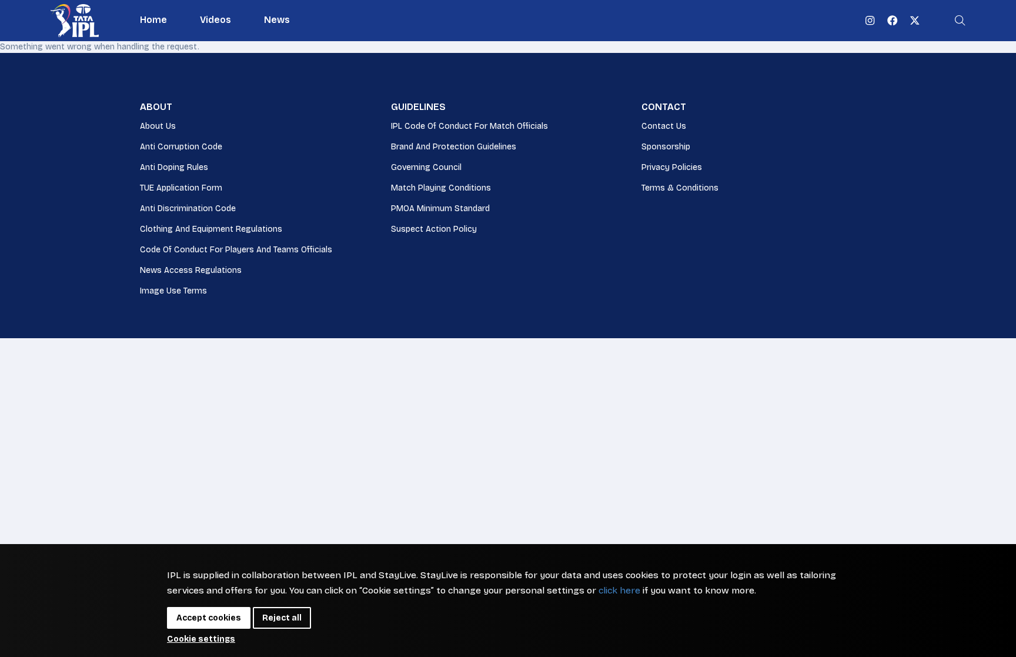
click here (619, 590)
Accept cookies (208, 618)
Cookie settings (201, 639)
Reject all (282, 618)
